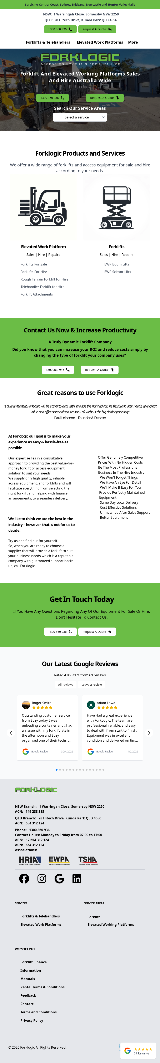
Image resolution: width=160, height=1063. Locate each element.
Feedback (28, 995)
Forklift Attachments (37, 294)
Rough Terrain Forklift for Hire (44, 279)
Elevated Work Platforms (100, 42)
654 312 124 (35, 823)
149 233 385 (35, 811)
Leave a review (91, 685)
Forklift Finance (33, 962)
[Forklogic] (80, 790)
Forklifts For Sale (34, 264)
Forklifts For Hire (34, 272)
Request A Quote (94, 29)
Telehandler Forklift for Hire (42, 287)
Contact (27, 1003)
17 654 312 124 (37, 840)
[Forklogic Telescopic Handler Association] (88, 861)
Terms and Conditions (38, 1012)
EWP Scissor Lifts (117, 272)
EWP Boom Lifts (116, 264)
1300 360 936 (39, 830)
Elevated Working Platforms (111, 924)
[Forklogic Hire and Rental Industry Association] (30, 861)
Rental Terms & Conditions (42, 987)
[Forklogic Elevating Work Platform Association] (59, 861)
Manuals (27, 978)
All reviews (65, 685)
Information (30, 970)
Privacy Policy (31, 1020)
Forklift (94, 917)
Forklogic (27, 1047)
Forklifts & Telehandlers (48, 42)
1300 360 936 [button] (57, 29)
